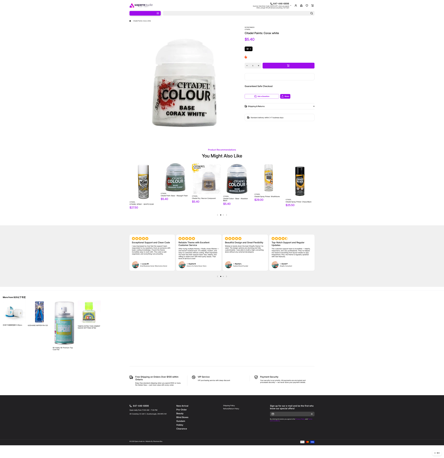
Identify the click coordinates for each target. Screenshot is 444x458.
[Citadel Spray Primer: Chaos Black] (300, 180)
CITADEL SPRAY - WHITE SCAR (142, 204)
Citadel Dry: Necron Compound (204, 198)
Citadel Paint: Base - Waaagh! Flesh (174, 196)
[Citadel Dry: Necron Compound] (206, 178)
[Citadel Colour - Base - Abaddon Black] (237, 178)
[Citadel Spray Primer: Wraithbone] (268, 177)
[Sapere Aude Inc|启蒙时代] (141, 5)
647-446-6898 (281, 3)
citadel (247, 29)
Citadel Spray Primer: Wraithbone (267, 196)
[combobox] (238, 13)
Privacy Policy (300, 419)
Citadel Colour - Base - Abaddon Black (235, 199)
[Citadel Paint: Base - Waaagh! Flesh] (175, 177)
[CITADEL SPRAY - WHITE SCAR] (144, 181)
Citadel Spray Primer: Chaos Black (298, 202)
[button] (297, 96)
